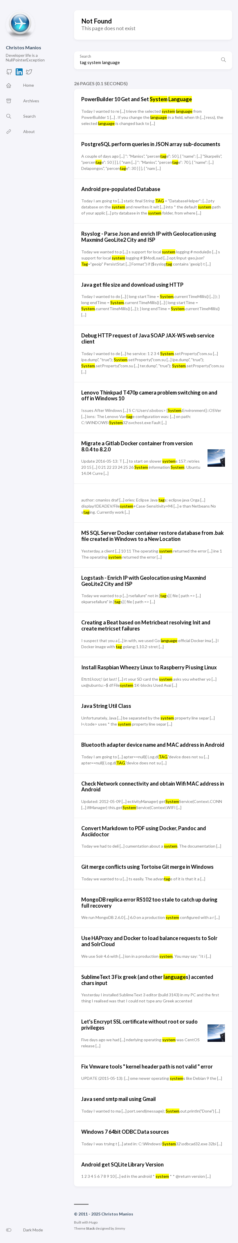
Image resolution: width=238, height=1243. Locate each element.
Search (85, 56)
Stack (90, 1228)
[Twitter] (29, 73)
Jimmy (120, 1228)
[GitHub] (9, 73)
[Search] (223, 60)
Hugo (93, 1222)
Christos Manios (23, 47)
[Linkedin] (19, 73)
